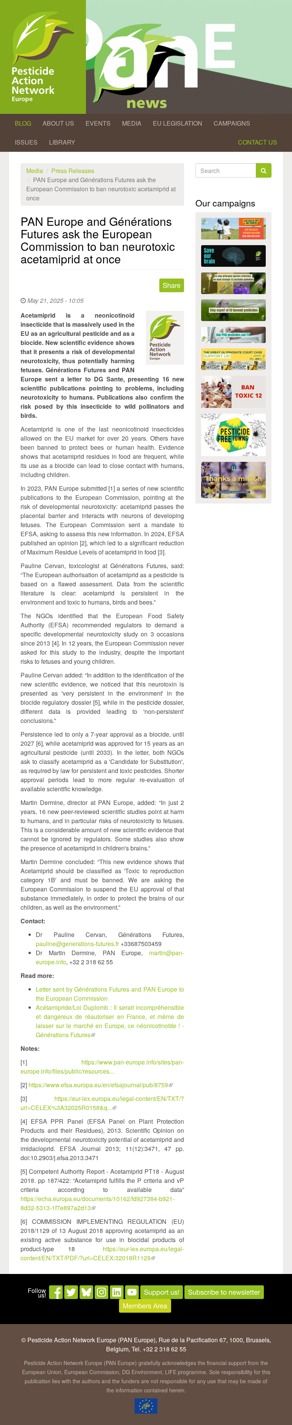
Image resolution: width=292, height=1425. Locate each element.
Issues (26, 142)
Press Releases (72, 170)
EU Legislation (177, 123)
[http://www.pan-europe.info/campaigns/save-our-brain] (233, 256)
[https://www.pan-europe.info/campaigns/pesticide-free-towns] (233, 435)
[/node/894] (233, 480)
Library (62, 142)
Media (131, 123)
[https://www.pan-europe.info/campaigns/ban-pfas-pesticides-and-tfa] (233, 335)
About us (58, 123)
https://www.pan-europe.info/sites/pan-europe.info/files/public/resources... (102, 1066)
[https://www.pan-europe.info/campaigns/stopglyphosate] (233, 359)
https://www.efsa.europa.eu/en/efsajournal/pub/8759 (101, 1084)
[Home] (43, 57)
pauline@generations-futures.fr (77, 943)
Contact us (257, 142)
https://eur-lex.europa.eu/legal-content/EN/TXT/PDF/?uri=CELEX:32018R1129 (102, 1253)
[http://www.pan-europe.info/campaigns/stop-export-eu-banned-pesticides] (233, 310)
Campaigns (232, 123)
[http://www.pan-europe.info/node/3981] (233, 283)
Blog (23, 123)
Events (98, 123)
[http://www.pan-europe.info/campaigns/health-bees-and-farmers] (233, 228)
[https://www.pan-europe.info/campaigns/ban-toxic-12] (233, 392)
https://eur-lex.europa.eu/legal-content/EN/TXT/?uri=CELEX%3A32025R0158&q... (102, 1103)
